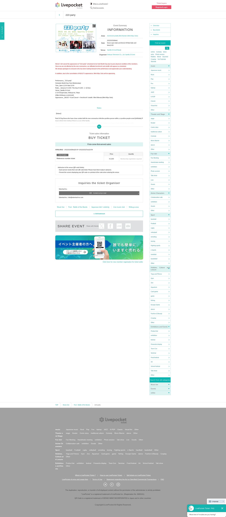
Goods (153, 184)
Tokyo (119, 50)
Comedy (159, 52)
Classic (153, 101)
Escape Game (155, 305)
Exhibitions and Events (159, 327)
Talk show (154, 175)
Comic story (154, 127)
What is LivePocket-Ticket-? (85, 475)
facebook (110, 226)
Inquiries (156, 34)
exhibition (154, 167)
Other (152, 110)
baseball (153, 219)
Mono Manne (155, 140)
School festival (155, 366)
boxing (153, 241)
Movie (159, 57)
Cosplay (153, 59)
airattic (116, 36)
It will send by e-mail (128, 226)
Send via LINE (119, 226)
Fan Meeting (155, 158)
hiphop (153, 88)
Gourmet (165, 57)
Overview (156, 25)
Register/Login (161, 7)
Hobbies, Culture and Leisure (59, 456)
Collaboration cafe (157, 197)
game (152, 296)
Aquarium (154, 287)
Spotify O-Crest (112, 50)
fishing (153, 300)
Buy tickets (156, 30)
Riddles (153, 57)
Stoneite (153, 61)
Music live (154, 384)
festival (153, 340)
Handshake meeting (157, 162)
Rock (152, 74)
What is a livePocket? (100, 4)
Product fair (154, 331)
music (153, 66)
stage (152, 118)
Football (153, 223)
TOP (56, 405)
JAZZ (152, 92)
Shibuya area (134, 207)
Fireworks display (156, 344)
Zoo (152, 283)
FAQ (162, 479)
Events (153, 389)
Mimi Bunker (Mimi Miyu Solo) (128, 36)
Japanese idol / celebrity (100, 207)
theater (153, 123)
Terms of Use (97, 479)
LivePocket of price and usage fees (75, 479)
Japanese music (156, 70)
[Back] (59, 15)
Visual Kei (154, 105)
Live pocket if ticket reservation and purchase (68, 5)
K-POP (153, 97)
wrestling (154, 237)
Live (152, 180)
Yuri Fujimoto (161, 59)
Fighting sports (155, 245)
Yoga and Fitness (156, 274)
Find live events (98, 8)
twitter (101, 226)
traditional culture (156, 132)
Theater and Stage (158, 114)
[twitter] (106, 484)
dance (153, 145)
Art (152, 362)
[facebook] (113, 484)
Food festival (155, 357)
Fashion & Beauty (156, 313)
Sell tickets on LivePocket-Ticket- (139, 475)
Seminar (153, 353)
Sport (153, 215)
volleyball (154, 232)
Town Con (154, 349)
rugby (152, 228)
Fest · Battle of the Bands (77, 207)
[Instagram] (119, 484)
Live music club (119, 207)
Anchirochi (110, 36)
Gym (152, 278)
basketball (154, 259)
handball (153, 254)
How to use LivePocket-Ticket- (111, 475)
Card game (154, 291)
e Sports (153, 250)
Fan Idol (154, 154)
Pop (152, 79)
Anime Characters (157, 193)
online (153, 52)
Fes (152, 83)
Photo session (159, 54)
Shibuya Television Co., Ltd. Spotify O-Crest (121, 54)
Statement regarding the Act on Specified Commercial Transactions (131, 479)
